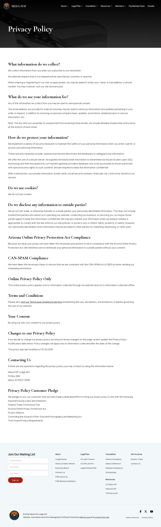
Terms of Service (132, 517)
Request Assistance (114, 468)
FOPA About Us (61, 477)
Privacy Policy (147, 517)
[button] (64, 6)
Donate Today (137, 459)
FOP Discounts (112, 493)
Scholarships (111, 472)
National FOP (111, 489)
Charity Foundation (113, 459)
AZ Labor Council (87, 459)
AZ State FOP (111, 484)
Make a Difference (113, 463)
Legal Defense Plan (88, 468)
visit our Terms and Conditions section (41, 301)
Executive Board (62, 468)
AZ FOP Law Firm (87, 463)
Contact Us (60, 472)
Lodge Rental (61, 459)
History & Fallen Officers (65, 463)
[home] (6, 6)
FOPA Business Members (65, 481)
